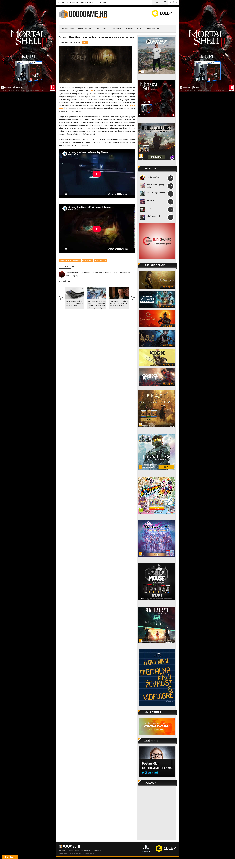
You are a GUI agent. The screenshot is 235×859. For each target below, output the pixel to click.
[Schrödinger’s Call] (141, 217)
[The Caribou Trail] (141, 177)
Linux (96, 260)
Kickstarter (77, 260)
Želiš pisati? (103, 2)
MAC (101, 260)
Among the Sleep (65, 260)
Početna (64, 29)
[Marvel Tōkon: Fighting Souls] (141, 185)
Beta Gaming (102, 29)
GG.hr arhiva (116, 29)
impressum (62, 850)
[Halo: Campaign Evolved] (141, 193)
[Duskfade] (141, 201)
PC (105, 260)
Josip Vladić (76, 42)
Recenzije (82, 29)
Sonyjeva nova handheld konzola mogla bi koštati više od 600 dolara (74, 303)
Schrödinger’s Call (153, 216)
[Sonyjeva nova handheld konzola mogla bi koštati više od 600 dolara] (74, 293)
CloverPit (150, 208)
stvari (91, 91)
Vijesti (73, 29)
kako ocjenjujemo (87, 850)
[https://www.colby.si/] (147, 16)
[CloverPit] (141, 209)
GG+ (90, 29)
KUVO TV (129, 29)
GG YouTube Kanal (152, 29)
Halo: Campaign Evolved (156, 193)
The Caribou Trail (153, 177)
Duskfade (150, 200)
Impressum (61, 2)
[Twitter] (170, 3)
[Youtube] (176, 3)
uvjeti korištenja (73, 850)
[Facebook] (173, 3)
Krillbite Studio (87, 260)
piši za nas (97, 850)
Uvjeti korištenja (73, 2)
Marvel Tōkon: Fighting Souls (155, 186)
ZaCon (138, 29)
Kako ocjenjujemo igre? (89, 2)
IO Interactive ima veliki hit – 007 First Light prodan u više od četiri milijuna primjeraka (119, 304)
